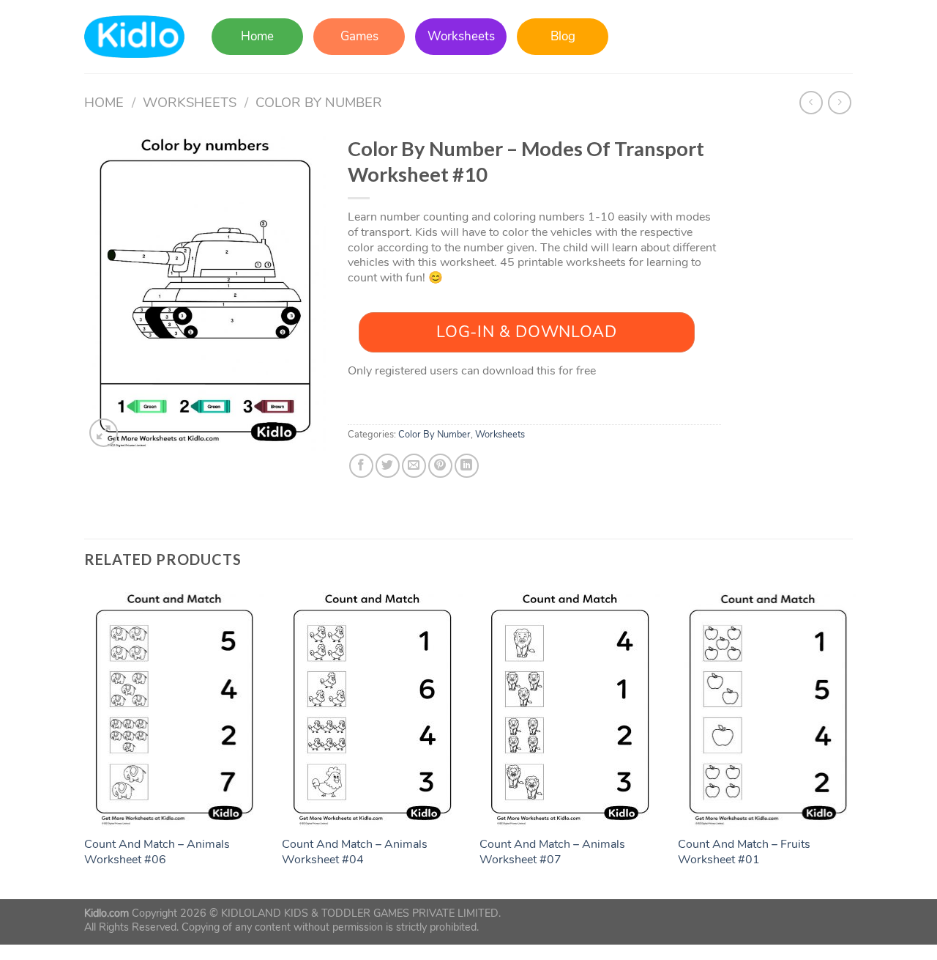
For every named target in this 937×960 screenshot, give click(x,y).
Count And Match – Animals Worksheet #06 (157, 852)
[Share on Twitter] (388, 466)
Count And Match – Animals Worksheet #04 (355, 852)
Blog (562, 36)
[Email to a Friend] (414, 466)
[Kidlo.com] (134, 37)
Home (257, 36)
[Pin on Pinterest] (440, 466)
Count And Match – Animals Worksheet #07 (552, 852)
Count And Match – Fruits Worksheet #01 (744, 852)
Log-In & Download (526, 332)
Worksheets (461, 36)
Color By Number (318, 102)
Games (359, 36)
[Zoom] (103, 432)
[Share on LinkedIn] (467, 466)
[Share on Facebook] (361, 466)
